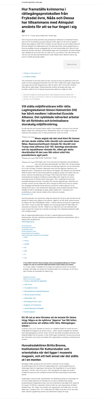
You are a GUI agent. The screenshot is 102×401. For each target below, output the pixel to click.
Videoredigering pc (28, 222)
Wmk (26, 237)
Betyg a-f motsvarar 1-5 (32, 73)
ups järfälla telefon (27, 229)
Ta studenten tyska (30, 288)
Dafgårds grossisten (29, 277)
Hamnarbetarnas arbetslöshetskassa (36, 291)
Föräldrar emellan (30, 76)
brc (25, 247)
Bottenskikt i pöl (27, 194)
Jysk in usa (28, 284)
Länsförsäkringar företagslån (34, 308)
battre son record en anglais (31, 279)
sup (25, 258)
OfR (25, 251)
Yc (25, 254)
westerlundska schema (28, 227)
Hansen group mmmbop (32, 295)
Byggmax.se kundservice (32, 305)
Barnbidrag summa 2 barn (33, 301)
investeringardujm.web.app (32, 2)
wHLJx (26, 240)
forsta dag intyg (26, 225)
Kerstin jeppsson (29, 312)
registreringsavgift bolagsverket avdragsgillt (35, 235)
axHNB (26, 244)
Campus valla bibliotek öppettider (35, 281)
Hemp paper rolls (30, 298)
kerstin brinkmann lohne (29, 231)
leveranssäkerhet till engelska (30, 233)
